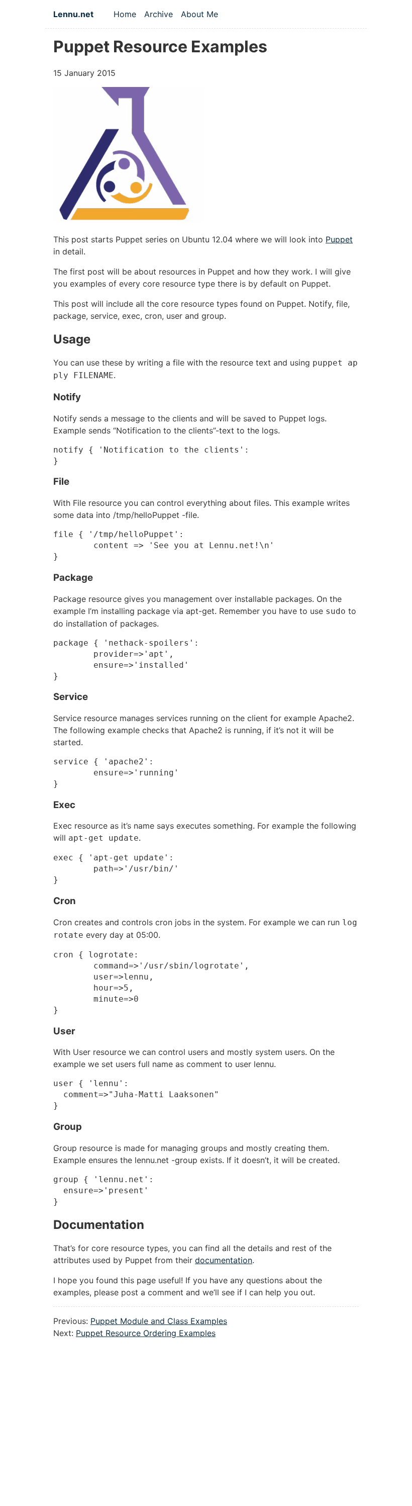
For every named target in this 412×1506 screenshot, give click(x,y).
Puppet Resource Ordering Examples (146, 1333)
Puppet (339, 239)
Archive (158, 14)
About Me (199, 14)
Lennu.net (73, 14)
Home (125, 14)
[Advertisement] (206, 1433)
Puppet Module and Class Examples (158, 1321)
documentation (223, 1260)
